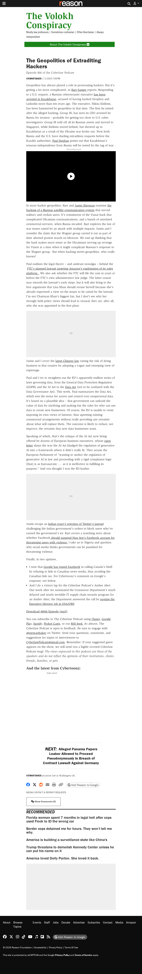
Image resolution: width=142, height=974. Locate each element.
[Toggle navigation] (4, 3)
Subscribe (94, 922)
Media (119, 922)
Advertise (79, 922)
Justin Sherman (85, 205)
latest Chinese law (67, 361)
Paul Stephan (60, 140)
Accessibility (40, 947)
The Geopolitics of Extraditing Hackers (63, 63)
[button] (136, 3)
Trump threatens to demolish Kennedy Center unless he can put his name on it (70, 849)
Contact (107, 922)
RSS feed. (77, 623)
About (6, 922)
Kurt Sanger (79, 90)
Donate (65, 922)
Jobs (55, 922)
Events (37, 922)
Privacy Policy (55, 947)
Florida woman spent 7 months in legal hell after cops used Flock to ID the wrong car (68, 819)
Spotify (37, 623)
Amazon (131, 922)
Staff (47, 922)
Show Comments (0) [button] (45, 801)
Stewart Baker (33, 78)
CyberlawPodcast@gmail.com (45, 642)
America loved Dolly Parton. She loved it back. (62, 858)
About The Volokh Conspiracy (68, 44)
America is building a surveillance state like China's (66, 839)
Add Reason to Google (84, 785)
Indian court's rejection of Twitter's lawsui (75, 524)
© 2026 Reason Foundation (17, 947)
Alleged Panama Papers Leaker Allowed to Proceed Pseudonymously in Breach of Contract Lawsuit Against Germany (71, 756)
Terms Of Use (71, 947)
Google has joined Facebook (62, 567)
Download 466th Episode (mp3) (46, 611)
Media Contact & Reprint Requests (46, 792)
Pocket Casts (52, 623)
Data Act (70, 387)
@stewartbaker (36, 633)
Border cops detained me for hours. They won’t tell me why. (69, 830)
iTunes (96, 619)
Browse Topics (17, 924)
